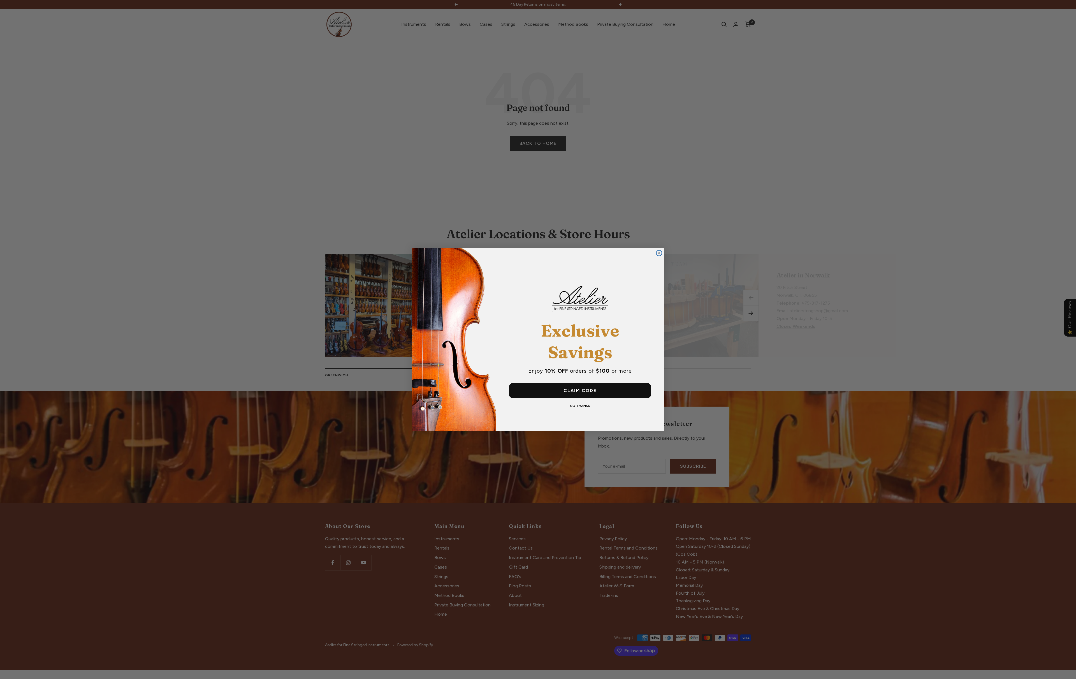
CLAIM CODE (580, 390)
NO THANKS (580, 406)
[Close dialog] (659, 253)
